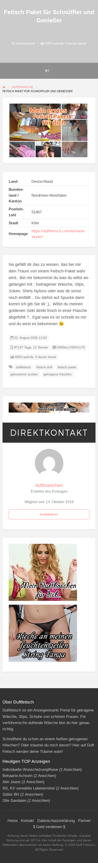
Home (13, 821)
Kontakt (27, 821)
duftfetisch (23, 367)
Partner (84, 821)
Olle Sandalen (14, 800)
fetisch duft (44, 367)
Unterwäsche (25, 43)
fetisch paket (67, 367)
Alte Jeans (12, 782)
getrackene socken (24, 374)
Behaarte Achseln (17, 776)
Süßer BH (11, 794)
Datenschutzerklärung (56, 821)
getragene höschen (58, 374)
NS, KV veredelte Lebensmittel (29, 788)
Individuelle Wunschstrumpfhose (30, 769)
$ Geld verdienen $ (49, 827)
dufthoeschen (49, 485)
